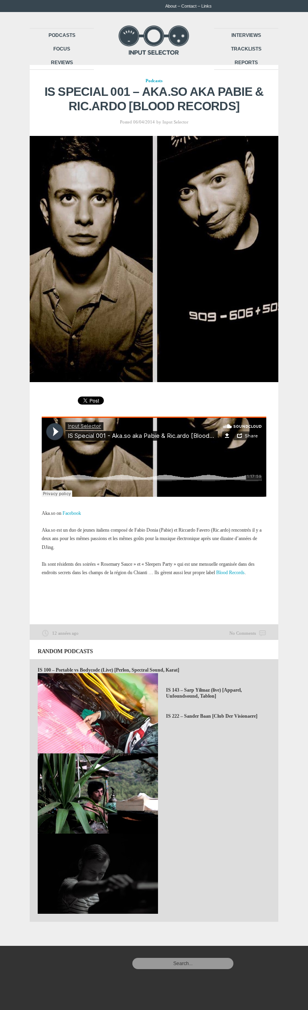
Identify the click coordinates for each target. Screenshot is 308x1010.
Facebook (72, 513)
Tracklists (246, 49)
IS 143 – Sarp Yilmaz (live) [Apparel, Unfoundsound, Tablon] (204, 693)
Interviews (246, 35)
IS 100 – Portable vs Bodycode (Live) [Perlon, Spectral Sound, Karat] (108, 670)
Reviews (62, 62)
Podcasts (62, 35)
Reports (246, 62)
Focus (61, 49)
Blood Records (230, 572)
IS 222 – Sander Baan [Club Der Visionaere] (211, 716)
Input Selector (175, 121)
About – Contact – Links (188, 6)
